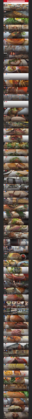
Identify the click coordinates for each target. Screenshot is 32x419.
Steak (11, 51)
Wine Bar (13, 252)
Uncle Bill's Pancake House (8, 348)
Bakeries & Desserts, (9, 10)
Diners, (8, 79)
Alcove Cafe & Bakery (7, 285)
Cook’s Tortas (6, 403)
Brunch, (11, 10)
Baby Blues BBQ (6, 244)
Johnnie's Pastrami (7, 368)
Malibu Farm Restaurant (7, 189)
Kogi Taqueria (6, 154)
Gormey (5, 1)
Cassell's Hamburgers (7, 71)
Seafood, (11, 217)
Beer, (5, 231)
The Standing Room (7, 410)
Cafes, (8, 383)
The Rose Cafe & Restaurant (8, 36)
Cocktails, (7, 210)
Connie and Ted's (6, 85)
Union (5, 64)
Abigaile (5, 258)
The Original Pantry (7, 78)
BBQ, (8, 245)
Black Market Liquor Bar (7, 209)
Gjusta (5, 16)
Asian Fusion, (6, 10)
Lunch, (13, 224)
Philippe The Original (7, 126)
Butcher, (11, 93)
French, (9, 162)
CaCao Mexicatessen (7, 147)
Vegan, (11, 224)
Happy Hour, (12, 293)
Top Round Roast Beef (7, 375)
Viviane (5, 299)
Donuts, (9, 307)
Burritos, (7, 148)
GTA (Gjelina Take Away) (7, 382)
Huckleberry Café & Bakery (8, 175)
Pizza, (11, 58)
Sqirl (4, 23)
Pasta (12, 51)
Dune (5, 223)
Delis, (7, 134)
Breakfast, (12, 321)
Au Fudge (5, 417)
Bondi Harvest (6, 265)
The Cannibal (6, 92)
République (5, 9)
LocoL (5, 106)
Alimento (5, 50)
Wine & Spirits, (11, 231)
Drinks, (13, 93)
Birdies (5, 306)
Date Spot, (6, 58)
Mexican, (12, 148)
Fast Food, (11, 155)
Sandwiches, (10, 51)
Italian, (8, 51)
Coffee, (10, 176)
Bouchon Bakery (6, 237)
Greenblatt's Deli (6, 230)
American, (5, 72)
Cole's (5, 292)
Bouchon (5, 161)
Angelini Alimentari (7, 396)
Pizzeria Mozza (6, 57)
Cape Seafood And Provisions (8, 216)
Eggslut (5, 320)
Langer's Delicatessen (7, 43)
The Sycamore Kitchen (7, 99)
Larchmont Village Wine (7, 313)
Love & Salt (5, 168)
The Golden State (6, 327)
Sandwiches (12, 134)
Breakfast (12, 376)
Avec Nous (5, 361)
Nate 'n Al (5, 334)
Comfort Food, (8, 335)
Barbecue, (7, 245)
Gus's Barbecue (6, 355)
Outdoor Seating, (8, 300)
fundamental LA (6, 251)
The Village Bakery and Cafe (8, 389)
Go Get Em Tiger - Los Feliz (8, 272)
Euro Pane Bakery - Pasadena (8, 202)
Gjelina (5, 119)
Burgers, (12, 72)
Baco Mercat (6, 182)
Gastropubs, (9, 328)
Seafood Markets (13, 217)
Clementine (5, 341)
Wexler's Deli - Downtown (8, 133)
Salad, (8, 224)
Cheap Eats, (6, 134)
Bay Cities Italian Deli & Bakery (8, 140)
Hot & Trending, (6, 51)
